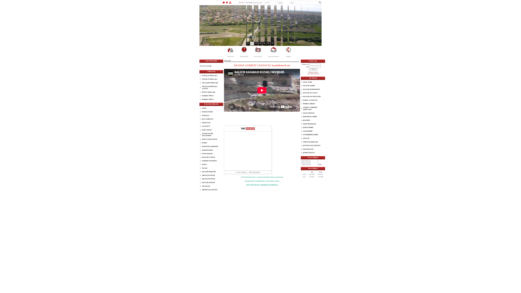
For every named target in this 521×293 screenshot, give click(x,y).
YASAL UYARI (307, 82)
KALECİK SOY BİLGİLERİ (312, 96)
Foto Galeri (258, 56)
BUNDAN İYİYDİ (207, 112)
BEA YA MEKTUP (207, 119)
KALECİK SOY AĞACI (310, 93)
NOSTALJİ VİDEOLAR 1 (210, 75)
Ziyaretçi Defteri (273, 56)
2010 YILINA (206, 186)
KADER (204, 143)
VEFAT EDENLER (308, 113)
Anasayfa (230, 56)
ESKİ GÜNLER (207, 130)
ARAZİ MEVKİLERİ (309, 124)
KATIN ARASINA (207, 153)
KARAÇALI (205, 115)
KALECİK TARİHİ (309, 85)
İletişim (288, 56)
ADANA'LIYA (206, 122)
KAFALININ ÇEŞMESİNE (210, 146)
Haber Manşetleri (254, 172)
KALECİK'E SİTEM (208, 157)
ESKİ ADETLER (308, 149)
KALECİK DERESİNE (209, 171)
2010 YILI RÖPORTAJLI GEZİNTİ (209, 87)
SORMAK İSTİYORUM (209, 161)
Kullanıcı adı (305, 64)
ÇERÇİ (204, 108)
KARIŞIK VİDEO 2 (208, 99)
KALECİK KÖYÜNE (208, 182)
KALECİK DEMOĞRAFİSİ (311, 89)
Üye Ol (241, 2)
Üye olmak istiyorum (313, 73)
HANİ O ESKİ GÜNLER (209, 139)
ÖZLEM (204, 168)
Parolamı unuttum (313, 72)
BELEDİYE (306, 120)
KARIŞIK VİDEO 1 (208, 95)
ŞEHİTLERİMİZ (308, 127)
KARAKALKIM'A (207, 150)
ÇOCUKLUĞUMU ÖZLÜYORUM (207, 134)
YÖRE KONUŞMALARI (310, 142)
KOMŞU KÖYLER (308, 152)
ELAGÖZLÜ (206, 126)
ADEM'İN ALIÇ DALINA (209, 189)
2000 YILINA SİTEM (208, 175)
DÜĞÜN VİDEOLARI (208, 92)
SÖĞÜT (204, 164)
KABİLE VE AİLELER (310, 100)
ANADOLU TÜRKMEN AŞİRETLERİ (310, 108)
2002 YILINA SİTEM (208, 179)
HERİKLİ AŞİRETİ (309, 103)
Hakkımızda (244, 56)
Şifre (307, 67)
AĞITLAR (306, 138)
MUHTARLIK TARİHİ (310, 116)
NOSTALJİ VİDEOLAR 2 (210, 79)
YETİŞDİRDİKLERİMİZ (310, 134)
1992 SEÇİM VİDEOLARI (210, 83)
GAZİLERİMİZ (308, 131)
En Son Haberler (241, 172)
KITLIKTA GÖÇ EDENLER (311, 145)
